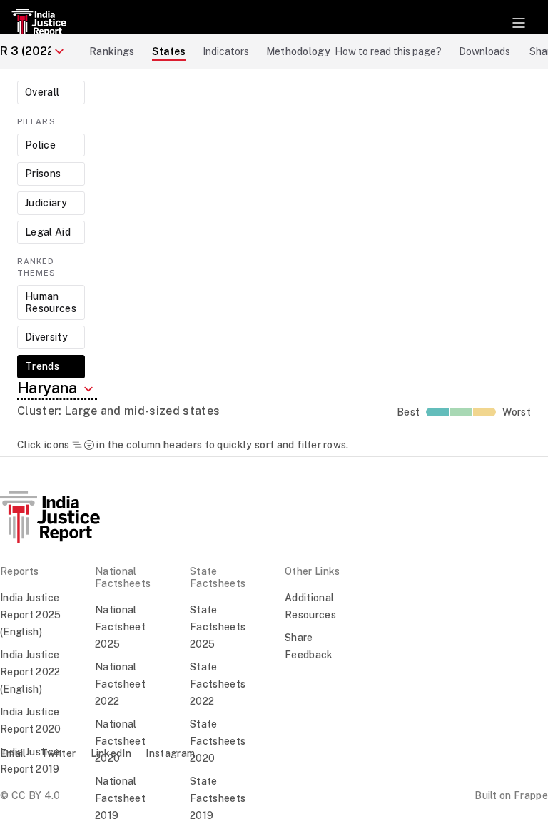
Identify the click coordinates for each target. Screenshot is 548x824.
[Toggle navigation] (519, 23)
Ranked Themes (36, 267)
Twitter (58, 753)
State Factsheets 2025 (217, 627)
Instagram (170, 753)
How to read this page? (388, 51)
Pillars (36, 121)
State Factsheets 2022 (217, 684)
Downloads (484, 51)
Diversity (46, 337)
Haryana (48, 387)
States (169, 51)
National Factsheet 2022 (120, 684)
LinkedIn (111, 753)
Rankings (112, 51)
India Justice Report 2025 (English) (30, 615)
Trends (42, 366)
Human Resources (50, 302)
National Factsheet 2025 (120, 627)
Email (13, 753)
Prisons (43, 173)
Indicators (226, 51)
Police (40, 145)
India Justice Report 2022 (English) (30, 672)
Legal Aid (48, 232)
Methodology (298, 51)
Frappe (531, 795)
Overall (42, 92)
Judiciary (46, 202)
